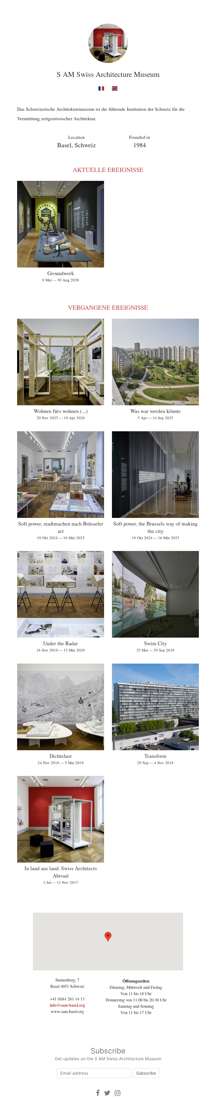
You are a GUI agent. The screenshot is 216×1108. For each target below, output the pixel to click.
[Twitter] (107, 1093)
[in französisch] (101, 88)
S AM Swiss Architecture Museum (108, 74)
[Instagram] (117, 1093)
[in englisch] (114, 88)
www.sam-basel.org (67, 1011)
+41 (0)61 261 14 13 (67, 998)
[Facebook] (98, 1093)
